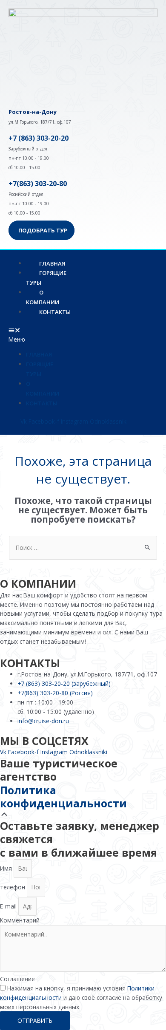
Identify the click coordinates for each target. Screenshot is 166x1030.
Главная (39, 354)
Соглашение (17, 979)
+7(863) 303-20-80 (38, 183)
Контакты (55, 312)
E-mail (9, 906)
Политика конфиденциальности (63, 796)
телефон (13, 887)
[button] (23, 334)
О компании (42, 297)
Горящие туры (46, 277)
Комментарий (20, 920)
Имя (7, 868)
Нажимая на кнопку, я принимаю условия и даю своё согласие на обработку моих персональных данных (81, 997)
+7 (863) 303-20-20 (39, 138)
